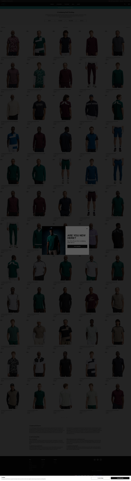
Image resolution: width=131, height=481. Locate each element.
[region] (65, 478)
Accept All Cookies (120, 478)
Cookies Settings (100, 478)
